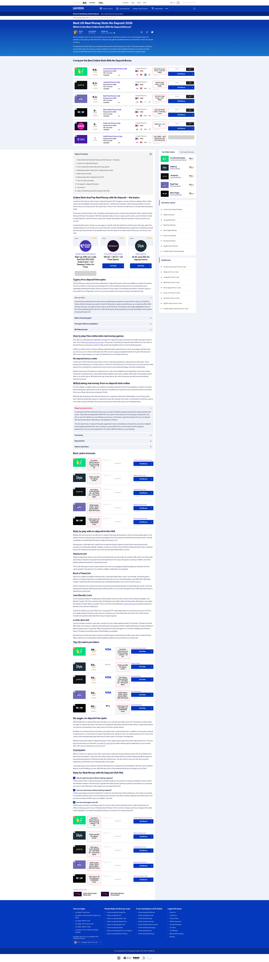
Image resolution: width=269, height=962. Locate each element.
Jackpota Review (136, 676)
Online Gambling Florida (145, 915)
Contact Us (173, 915)
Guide (139, 3)
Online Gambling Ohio (145, 931)
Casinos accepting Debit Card (116, 924)
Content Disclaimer (175, 924)
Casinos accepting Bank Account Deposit (119, 931)
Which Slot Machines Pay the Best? (112, 14)
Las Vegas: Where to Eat (82, 921)
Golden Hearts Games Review (173, 251)
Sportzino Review (169, 241)
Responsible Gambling (176, 934)
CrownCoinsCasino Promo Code (115, 69)
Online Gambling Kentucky (146, 934)
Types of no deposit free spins (87, 163)
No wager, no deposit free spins (88, 184)
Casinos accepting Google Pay (116, 912)
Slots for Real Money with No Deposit (86, 14)
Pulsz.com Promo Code (111, 123)
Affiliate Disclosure (175, 921)
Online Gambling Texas (145, 918)
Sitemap (172, 937)
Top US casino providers (85, 181)
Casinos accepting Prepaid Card (117, 921)
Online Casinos (108, 9)
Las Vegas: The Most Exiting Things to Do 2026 (88, 917)
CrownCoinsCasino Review (138, 648)
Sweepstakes (159, 9)
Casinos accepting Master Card (116, 918)
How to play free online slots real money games (93, 167)
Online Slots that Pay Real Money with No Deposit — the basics (98, 160)
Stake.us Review (135, 663)
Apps (132, 3)
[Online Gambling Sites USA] (85, 8)
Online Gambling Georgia (146, 921)
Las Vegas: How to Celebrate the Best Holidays (86, 931)
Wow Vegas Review (136, 705)
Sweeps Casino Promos (140, 9)
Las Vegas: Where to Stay (83, 927)
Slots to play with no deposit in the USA (90, 177)
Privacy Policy (174, 918)
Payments (126, 3)
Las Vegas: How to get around (84, 924)
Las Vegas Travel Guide (82, 912)
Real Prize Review (136, 691)
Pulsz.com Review (169, 236)
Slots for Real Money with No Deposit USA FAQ (93, 191)
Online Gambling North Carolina (148, 924)
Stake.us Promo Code (139, 475)
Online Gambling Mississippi (146, 927)
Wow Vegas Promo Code (112, 109)
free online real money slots (94, 342)
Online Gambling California (146, 912)
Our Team (173, 927)
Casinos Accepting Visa (114, 915)
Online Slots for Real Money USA (90, 894)
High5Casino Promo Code (112, 136)
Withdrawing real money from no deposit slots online (95, 170)
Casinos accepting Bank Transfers (117, 934)
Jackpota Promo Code (111, 82)
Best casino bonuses (84, 174)
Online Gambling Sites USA (80, 18)
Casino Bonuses (124, 9)
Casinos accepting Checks (115, 927)
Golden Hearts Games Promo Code (175, 309)
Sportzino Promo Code (171, 298)
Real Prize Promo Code (111, 96)
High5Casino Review (170, 246)
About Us (172, 912)
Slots (144, 3)
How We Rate (174, 931)
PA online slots (108, 743)
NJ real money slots (129, 604)
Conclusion (81, 187)
